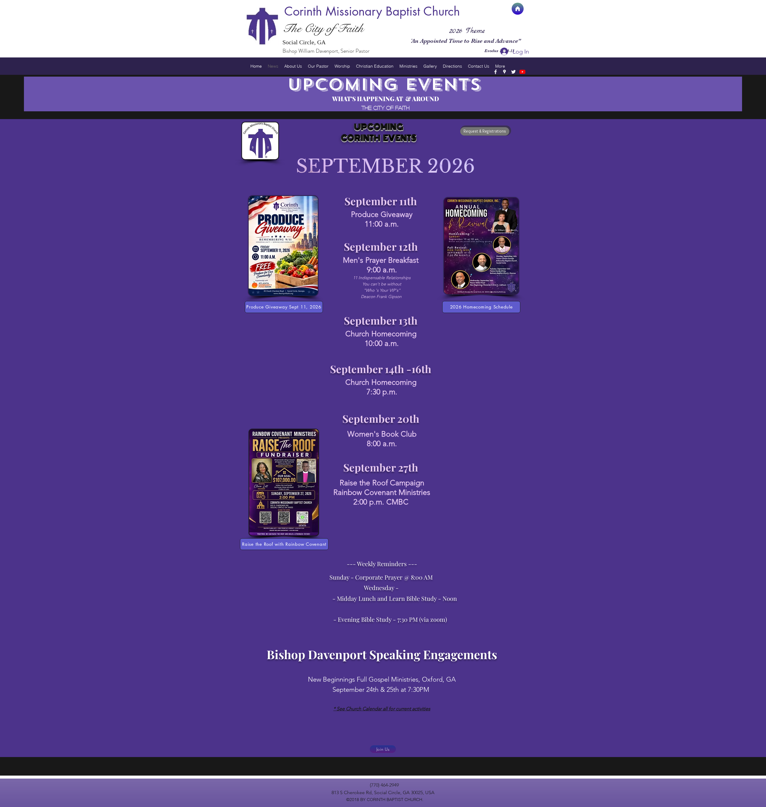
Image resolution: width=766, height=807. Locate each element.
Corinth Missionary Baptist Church (372, 11)
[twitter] (513, 72)
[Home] (518, 9)
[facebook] (495, 72)
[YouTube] (522, 72)
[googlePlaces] (504, 72)
